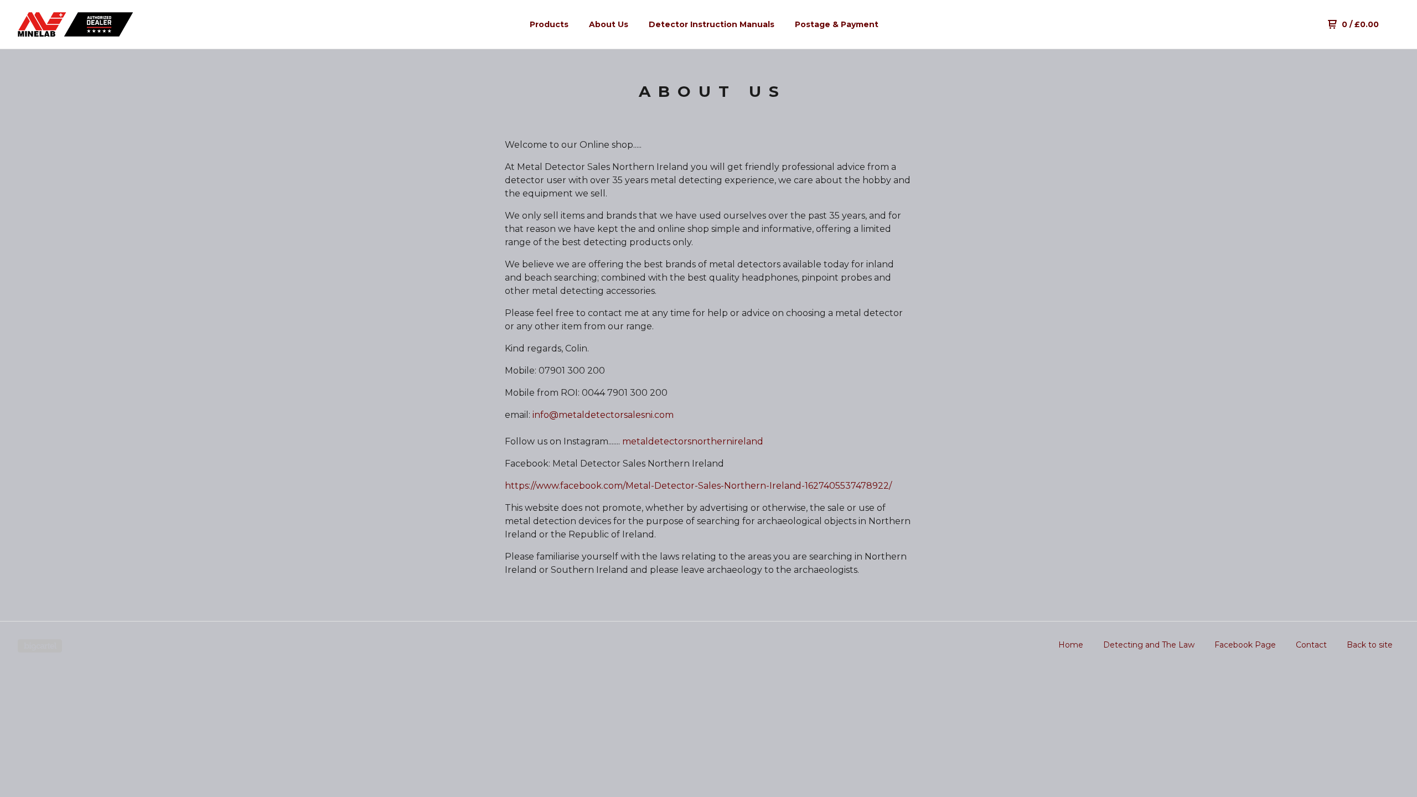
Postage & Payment (836, 24)
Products (549, 24)
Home (1070, 645)
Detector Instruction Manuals (711, 24)
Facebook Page (1245, 645)
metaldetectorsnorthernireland (692, 441)
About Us (608, 24)
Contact (1311, 645)
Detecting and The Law (1148, 645)
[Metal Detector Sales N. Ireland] (75, 24)
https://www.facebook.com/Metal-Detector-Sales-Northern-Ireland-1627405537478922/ (698, 485)
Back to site (1370, 645)
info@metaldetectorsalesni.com (603, 415)
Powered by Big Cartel (40, 646)
